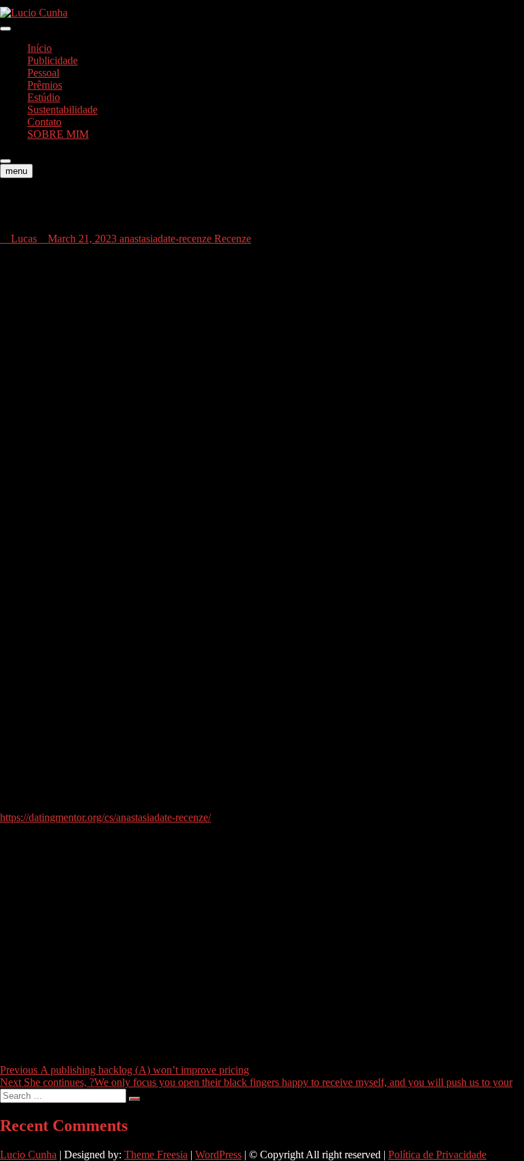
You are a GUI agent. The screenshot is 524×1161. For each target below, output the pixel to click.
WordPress (218, 1154)
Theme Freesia (156, 1154)
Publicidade (52, 60)
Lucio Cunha (28, 1154)
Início (39, 48)
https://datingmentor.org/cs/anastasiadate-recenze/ (105, 817)
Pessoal (43, 72)
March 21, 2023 (82, 238)
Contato (44, 122)
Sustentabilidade (62, 109)
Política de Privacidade (437, 1154)
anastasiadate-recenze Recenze (185, 238)
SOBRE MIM (58, 134)
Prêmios (44, 85)
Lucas (22, 238)
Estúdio (43, 97)
